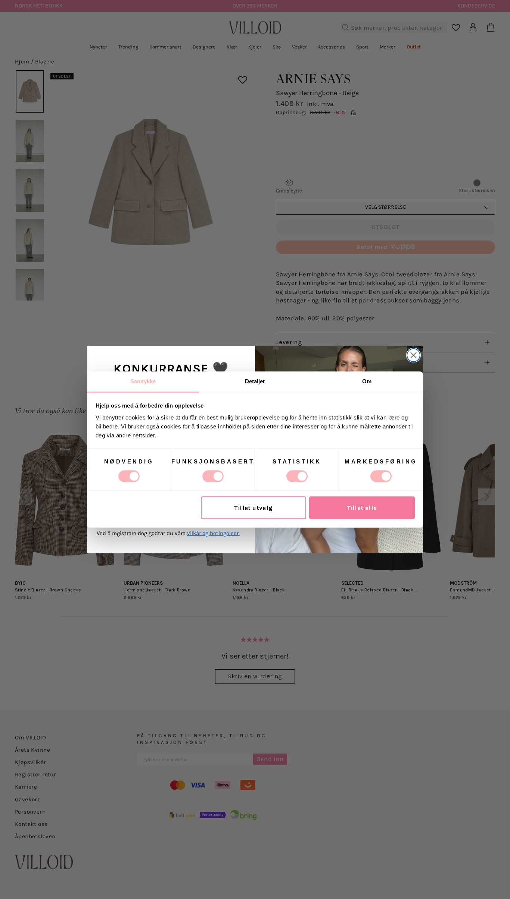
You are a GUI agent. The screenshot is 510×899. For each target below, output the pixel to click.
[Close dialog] (413, 355)
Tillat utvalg (253, 507)
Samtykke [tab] (143, 381)
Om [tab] (366, 381)
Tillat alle (362, 507)
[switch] (213, 476)
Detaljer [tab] (255, 381)
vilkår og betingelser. (213, 533)
